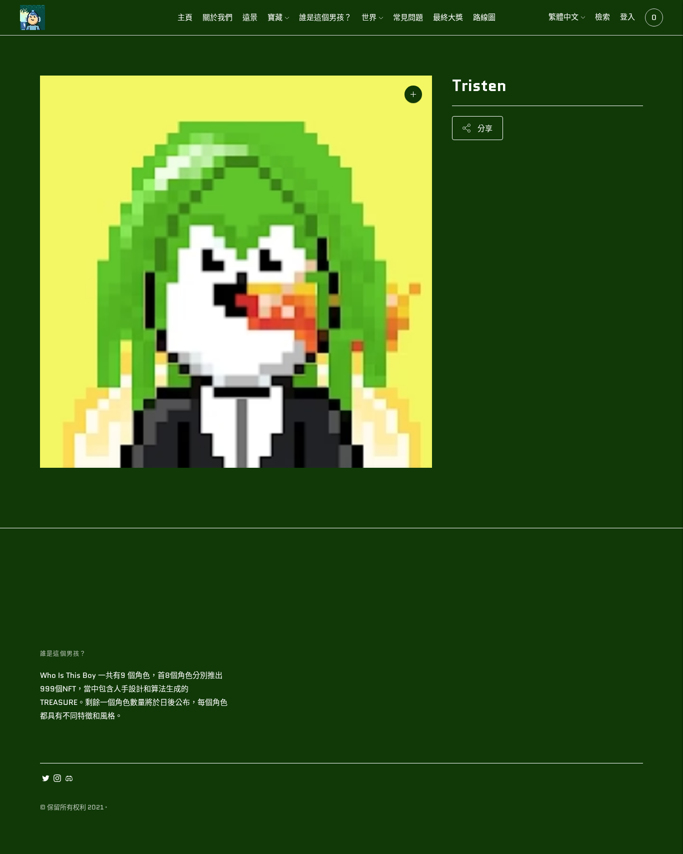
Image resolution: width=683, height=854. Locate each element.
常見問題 (408, 17)
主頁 (185, 17)
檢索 (602, 17)
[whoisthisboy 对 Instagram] (57, 779)
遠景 (250, 17)
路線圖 (484, 17)
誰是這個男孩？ (325, 17)
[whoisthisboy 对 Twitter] (46, 779)
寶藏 (275, 17)
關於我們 (217, 17)
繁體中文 (563, 17)
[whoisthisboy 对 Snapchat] (68, 779)
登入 (627, 17)
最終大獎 (448, 17)
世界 (369, 17)
